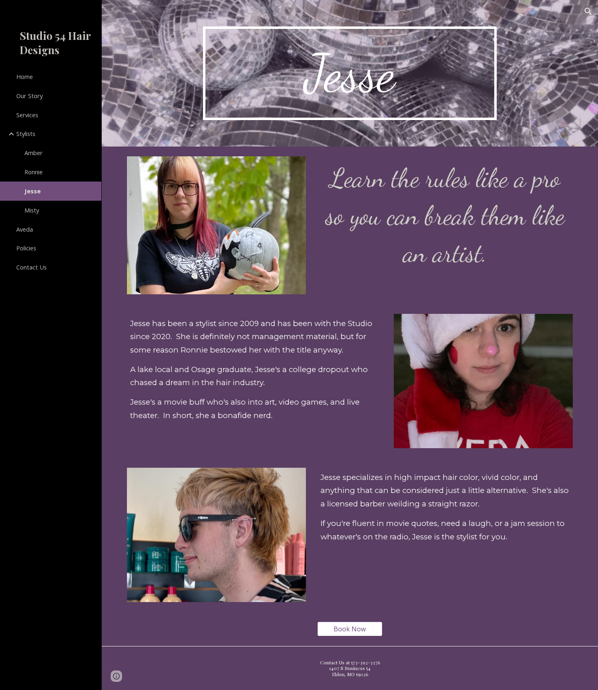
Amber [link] (33, 153)
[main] (349, 73)
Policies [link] (26, 248)
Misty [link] (31, 210)
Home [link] (24, 76)
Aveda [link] (24, 229)
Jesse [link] (32, 191)
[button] (588, 11)
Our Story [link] (29, 96)
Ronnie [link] (33, 172)
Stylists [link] (25, 133)
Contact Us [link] (31, 267)
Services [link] (27, 115)
